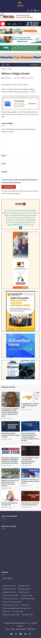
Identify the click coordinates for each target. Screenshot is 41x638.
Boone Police (24, 592)
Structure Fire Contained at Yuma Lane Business (30, 504)
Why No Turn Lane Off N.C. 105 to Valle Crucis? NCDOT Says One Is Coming (10, 483)
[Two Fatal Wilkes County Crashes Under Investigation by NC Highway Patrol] (30, 451)
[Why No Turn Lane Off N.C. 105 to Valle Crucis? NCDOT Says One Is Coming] (10, 473)
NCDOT (25, 605)
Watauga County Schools (10, 614)
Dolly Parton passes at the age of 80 (9, 504)
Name (4, 155)
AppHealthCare (23, 585)
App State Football (8, 589)
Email (3, 164)
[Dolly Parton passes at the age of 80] (10, 496)
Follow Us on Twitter (8, 526)
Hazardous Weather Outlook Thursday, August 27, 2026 (10, 435)
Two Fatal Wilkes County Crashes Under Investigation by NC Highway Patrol (29, 460)
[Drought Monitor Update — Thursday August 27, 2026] (30, 397)
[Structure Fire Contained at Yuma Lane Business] (30, 496)
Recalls (5, 611)
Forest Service (26, 595)
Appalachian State (8, 585)
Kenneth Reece (7, 78)
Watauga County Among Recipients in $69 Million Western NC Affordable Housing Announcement (10, 460)
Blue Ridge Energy (24, 589)
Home (5, 69)
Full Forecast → (34, 64)
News (10, 69)
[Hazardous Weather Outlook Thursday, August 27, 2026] (10, 426)
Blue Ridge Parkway (9, 592)
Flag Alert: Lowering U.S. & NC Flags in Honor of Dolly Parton (30, 481)
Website (4, 172)
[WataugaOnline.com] (20, 4)
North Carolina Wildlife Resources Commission (16, 608)
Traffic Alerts (31, 629)
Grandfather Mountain (27, 598)
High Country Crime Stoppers (11, 602)
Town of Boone (17, 611)
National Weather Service (10, 605)
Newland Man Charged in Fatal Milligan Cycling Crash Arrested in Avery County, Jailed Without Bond (10, 412)
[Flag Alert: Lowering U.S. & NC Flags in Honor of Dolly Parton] (30, 473)
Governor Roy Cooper (9, 598)
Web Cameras (20, 629)
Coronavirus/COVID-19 (10, 595)
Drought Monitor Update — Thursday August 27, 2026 (30, 405)
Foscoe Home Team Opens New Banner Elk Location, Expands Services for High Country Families (30, 436)
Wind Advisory (27, 614)
